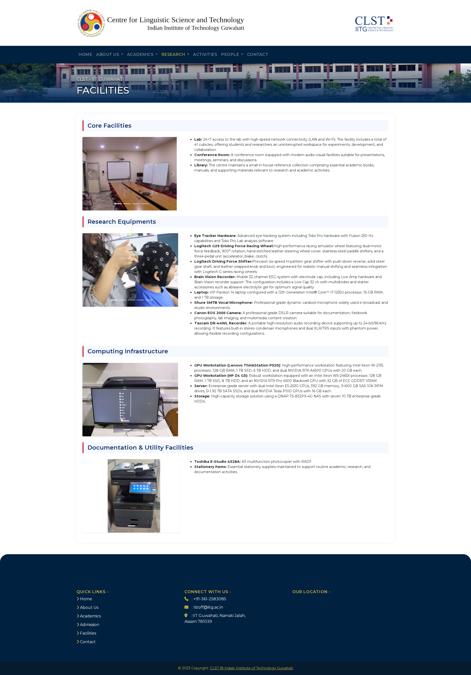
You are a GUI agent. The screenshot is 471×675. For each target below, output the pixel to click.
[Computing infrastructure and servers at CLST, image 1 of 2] (127, 429)
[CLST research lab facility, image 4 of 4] (144, 204)
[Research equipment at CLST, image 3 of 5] (131, 300)
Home (86, 599)
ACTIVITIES (205, 54)
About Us (89, 607)
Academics (90, 616)
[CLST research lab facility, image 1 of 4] (118, 204)
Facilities (88, 633)
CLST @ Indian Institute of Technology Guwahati (251, 668)
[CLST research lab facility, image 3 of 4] (136, 204)
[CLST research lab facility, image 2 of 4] (127, 204)
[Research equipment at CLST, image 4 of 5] (140, 300)
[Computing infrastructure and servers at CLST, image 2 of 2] (136, 429)
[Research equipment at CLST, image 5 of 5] (149, 300)
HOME (85, 54)
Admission (89, 624)
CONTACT (257, 54)
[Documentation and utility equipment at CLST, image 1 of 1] (131, 526)
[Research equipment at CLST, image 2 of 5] (122, 300)
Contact (88, 641)
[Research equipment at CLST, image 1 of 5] (114, 300)
